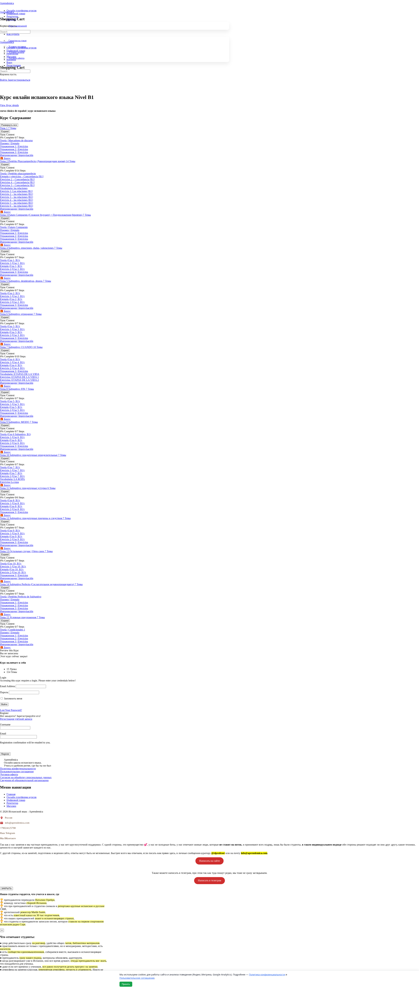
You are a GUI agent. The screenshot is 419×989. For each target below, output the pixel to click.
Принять (126, 984)
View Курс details (9, 105)
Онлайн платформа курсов (21, 797)
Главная (11, 794)
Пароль (4, 692)
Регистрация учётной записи (16, 719)
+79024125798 (8, 828)
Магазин (11, 806)
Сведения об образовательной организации (24, 780)
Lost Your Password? (11, 710)
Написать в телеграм (209, 880)
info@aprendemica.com (17, 822)
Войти (4, 80)
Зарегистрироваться (19, 80)
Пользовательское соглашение (17, 771)
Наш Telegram (7, 833)
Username (5, 724)
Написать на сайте (209, 860)
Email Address (7, 686)
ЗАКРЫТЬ (6, 888)
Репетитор (12, 803)
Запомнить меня (12, 698)
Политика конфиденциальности (18, 768)
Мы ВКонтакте (8, 838)
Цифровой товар (16, 800)
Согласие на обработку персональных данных (26, 777)
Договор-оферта (9, 774)
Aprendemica (7, 3)
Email (3, 733)
